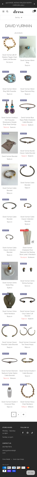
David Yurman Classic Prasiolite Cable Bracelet (9, 343)
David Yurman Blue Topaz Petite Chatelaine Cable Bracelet (27, 120)
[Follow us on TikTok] (32, 432)
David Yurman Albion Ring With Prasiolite (10, 90)
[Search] (7, 11)
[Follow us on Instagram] (27, 432)
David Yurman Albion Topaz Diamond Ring (27, 90)
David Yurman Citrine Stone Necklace (10, 312)
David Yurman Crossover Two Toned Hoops (27, 343)
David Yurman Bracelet (9, 156)
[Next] (23, 414)
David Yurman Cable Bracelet (9, 189)
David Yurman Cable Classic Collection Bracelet (27, 219)
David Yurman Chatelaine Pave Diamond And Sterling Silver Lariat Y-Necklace (27, 251)
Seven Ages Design (18, 459)
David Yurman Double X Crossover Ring (10, 403)
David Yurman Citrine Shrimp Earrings (27, 282)
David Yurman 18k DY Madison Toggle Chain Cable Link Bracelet (9, 57)
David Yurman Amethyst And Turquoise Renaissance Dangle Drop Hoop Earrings (10, 121)
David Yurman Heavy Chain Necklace (27, 403)
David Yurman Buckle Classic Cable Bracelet (27, 152)
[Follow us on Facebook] (23, 432)
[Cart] (33, 11)
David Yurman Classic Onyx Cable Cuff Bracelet (27, 313)
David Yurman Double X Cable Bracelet (27, 372)
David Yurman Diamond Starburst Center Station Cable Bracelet (9, 373)
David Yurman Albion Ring (27, 61)
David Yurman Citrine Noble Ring (10, 284)
